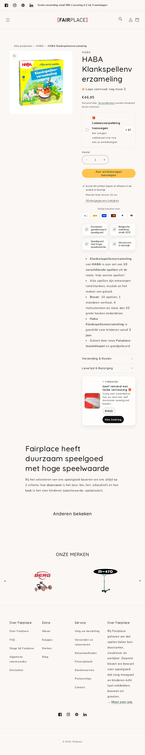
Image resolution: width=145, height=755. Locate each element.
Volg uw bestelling (87, 631)
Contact (80, 687)
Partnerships (83, 678)
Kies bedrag (113, 419)
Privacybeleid (83, 661)
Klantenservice (84, 670)
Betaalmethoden (86, 653)
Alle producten (23, 46)
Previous (8, 580)
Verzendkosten (106, 103)
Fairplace (77, 741)
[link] (44, 580)
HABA (40, 46)
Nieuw (46, 631)
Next (138, 580)
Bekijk (109, 410)
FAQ (12, 640)
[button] (8, 20)
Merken (47, 648)
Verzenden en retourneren (84, 642)
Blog (45, 657)
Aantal (86, 152)
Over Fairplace (19, 631)
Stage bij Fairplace (21, 648)
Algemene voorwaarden (18, 659)
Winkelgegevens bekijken (102, 200)
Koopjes (47, 640)
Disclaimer (16, 670)
